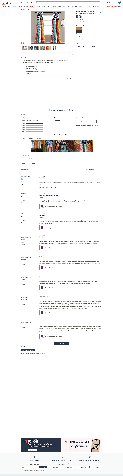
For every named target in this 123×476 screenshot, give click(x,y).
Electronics (74, 6)
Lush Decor (78, 15)
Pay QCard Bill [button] (82, 467)
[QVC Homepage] (21, 9)
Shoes (59, 6)
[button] (108, 2)
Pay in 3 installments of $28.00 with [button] (84, 43)
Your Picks (4, 6)
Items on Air (29, 2)
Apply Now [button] (96, 467)
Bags (64, 6)
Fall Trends (14, 6)
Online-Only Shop (23, 6)
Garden (38, 6)
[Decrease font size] (73, 54)
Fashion (43, 6)
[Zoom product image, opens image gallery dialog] (22, 43)
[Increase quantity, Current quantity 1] (82, 39)
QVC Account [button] (68, 467)
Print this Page (71, 78)
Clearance (32, 6)
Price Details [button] (79, 19)
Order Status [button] (55, 467)
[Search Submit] (99, 2)
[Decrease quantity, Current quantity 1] (77, 39)
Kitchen (80, 6)
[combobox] (66, 2)
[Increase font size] (72, 54)
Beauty (48, 6)
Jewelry (54, 6)
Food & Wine (87, 6)
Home (68, 6)
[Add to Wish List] (100, 12)
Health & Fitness (95, 6)
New (9, 6)
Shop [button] (16, 2)
